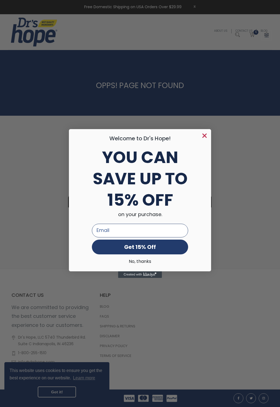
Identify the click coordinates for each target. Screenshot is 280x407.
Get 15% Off (140, 247)
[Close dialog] (204, 135)
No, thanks (140, 261)
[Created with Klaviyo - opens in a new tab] (140, 274)
